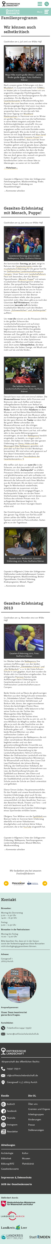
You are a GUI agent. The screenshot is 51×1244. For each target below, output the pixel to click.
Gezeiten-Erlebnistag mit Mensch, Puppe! (23, 210)
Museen (26, 1158)
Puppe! (30, 582)
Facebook (11, 1110)
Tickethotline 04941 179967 (19, 1028)
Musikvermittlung (29, 181)
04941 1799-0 (13, 1068)
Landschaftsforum (37, 274)
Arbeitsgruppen (36, 1114)
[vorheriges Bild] (6, 883)
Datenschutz (24, 1177)
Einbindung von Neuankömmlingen (18, 185)
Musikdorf (8, 88)
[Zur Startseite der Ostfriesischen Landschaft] (11, 3)
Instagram (12, 1124)
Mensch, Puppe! (26, 279)
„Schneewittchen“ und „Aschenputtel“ (28, 310)
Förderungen (34, 1119)
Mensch (23, 582)
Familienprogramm (12, 181)
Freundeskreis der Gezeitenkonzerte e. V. (22, 457)
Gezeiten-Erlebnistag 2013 (23, 605)
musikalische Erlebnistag (15, 269)
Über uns (33, 1104)
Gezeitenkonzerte (12, 101)
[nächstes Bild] (44, 883)
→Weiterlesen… (11, 167)
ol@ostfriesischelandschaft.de (22, 1075)
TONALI (40, 88)
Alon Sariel (41, 134)
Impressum (7, 1177)
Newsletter (12, 1131)
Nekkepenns (33, 435)
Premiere (19, 677)
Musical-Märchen (33, 843)
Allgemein (18, 179)
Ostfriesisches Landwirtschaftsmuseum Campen (24, 574)
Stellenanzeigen (36, 1130)
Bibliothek (6, 1158)
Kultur (25, 1153)
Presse (31, 1124)
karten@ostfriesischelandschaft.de (23, 1034)
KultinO (11, 1104)
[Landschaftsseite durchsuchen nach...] (46, 4)
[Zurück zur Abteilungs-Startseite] (16, 12)
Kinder (40, 181)
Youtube (11, 1117)
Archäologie (7, 1153)
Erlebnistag (8, 840)
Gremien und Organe (39, 1109)
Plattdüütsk (28, 1163)
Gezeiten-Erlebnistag (26, 579)
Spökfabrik (38, 816)
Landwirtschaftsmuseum (14, 843)
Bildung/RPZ (7, 1163)
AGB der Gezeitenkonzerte (16, 1184)
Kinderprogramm (11, 582)
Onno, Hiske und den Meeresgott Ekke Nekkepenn (21, 444)
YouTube (27, 827)
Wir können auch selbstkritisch (20, 29)
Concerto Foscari (32, 137)
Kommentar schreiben (15, 191)
